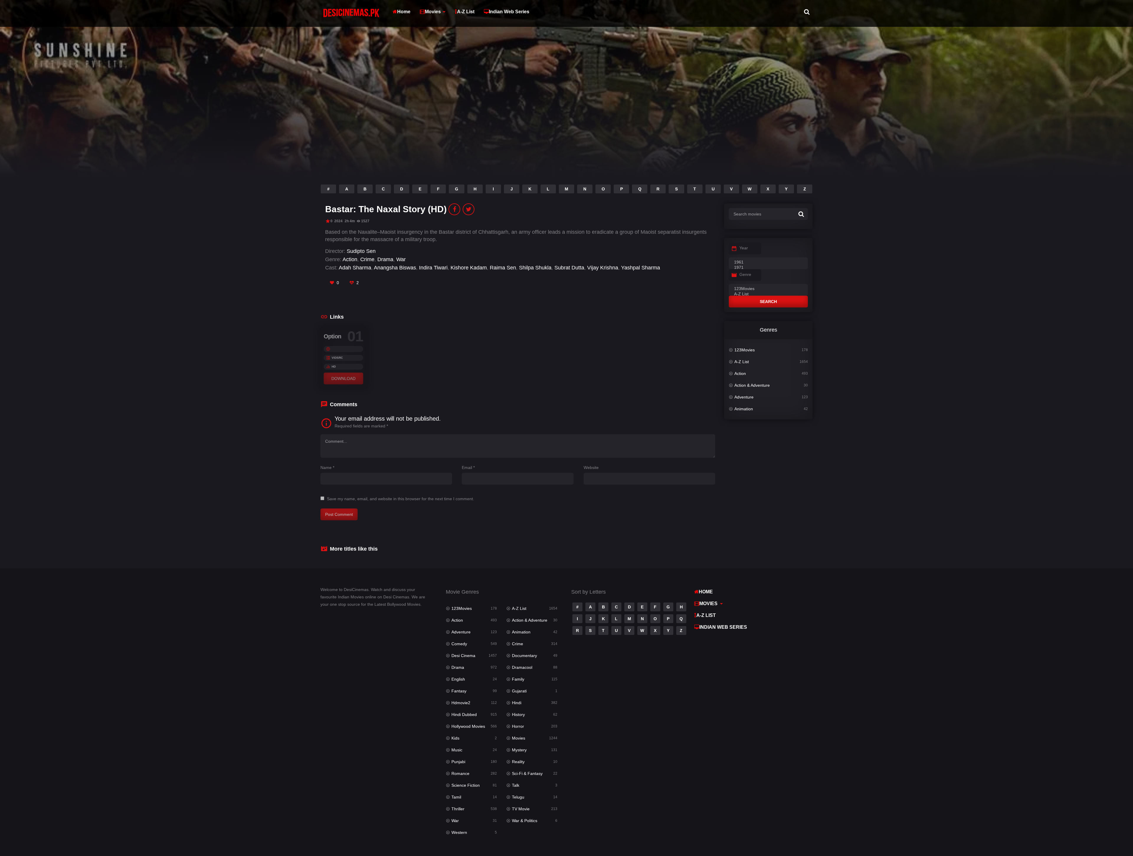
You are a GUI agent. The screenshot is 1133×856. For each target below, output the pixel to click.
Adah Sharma (355, 268)
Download (343, 378)
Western (459, 832)
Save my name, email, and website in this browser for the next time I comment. (400, 498)
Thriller (457, 808)
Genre (745, 274)
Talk (515, 785)
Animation (743, 408)
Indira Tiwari (433, 268)
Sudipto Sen (361, 251)
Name (327, 467)
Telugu (518, 797)
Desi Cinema (463, 655)
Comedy (459, 643)
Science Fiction (465, 785)
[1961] (768, 262)
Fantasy (458, 691)
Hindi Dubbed (464, 714)
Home (403, 11)
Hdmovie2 (460, 702)
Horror (518, 726)
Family (518, 679)
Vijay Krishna (602, 268)
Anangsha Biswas (395, 268)
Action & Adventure (752, 385)
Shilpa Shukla (535, 268)
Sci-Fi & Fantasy (527, 773)
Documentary (524, 655)
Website (591, 467)
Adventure (744, 397)
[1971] (768, 267)
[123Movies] (768, 289)
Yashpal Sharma (640, 268)
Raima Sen (503, 268)
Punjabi (458, 761)
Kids (455, 738)
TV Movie (521, 808)
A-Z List (465, 11)
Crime (367, 259)
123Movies (744, 350)
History (518, 714)
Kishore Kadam (469, 268)
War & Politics (524, 820)
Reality (518, 761)
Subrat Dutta (569, 268)
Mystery (519, 750)
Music (456, 750)
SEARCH (768, 301)
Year (743, 248)
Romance (460, 773)
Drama (385, 259)
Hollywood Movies (468, 726)
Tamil (456, 797)
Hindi (516, 702)
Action (350, 259)
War (401, 259)
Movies (433, 11)
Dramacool (522, 667)
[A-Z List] (768, 294)
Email (468, 467)
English (458, 679)
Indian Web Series (509, 11)
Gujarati (519, 691)
